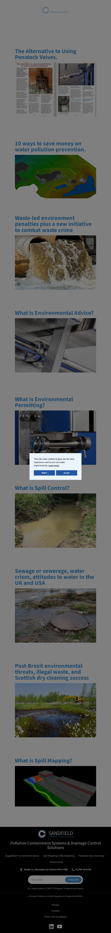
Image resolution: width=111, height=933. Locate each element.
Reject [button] (44, 472)
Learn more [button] (53, 465)
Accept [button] (66, 472)
